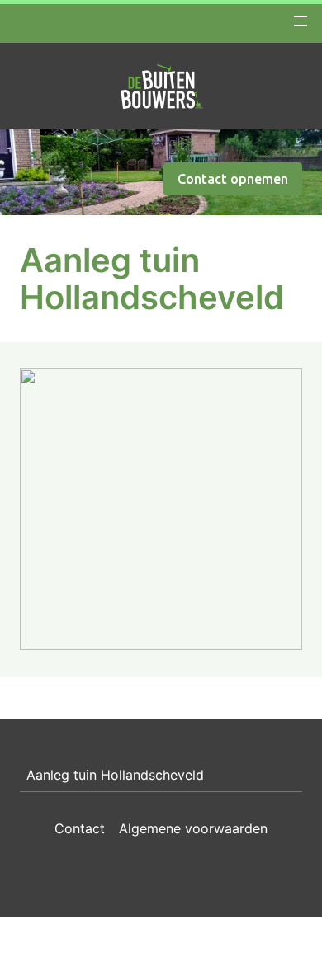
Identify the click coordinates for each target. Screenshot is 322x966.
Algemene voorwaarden (193, 828)
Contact (79, 828)
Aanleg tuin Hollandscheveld (115, 775)
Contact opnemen (233, 178)
